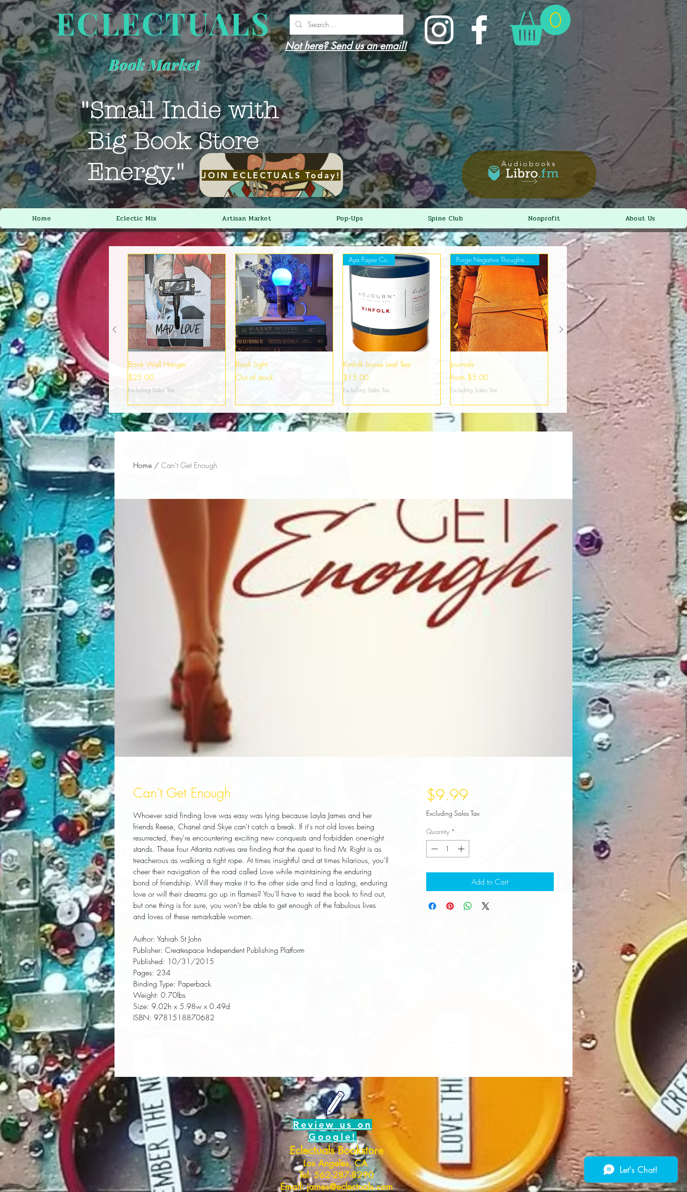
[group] (338, 329)
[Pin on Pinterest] (450, 906)
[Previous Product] (114, 329)
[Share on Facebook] (432, 906)
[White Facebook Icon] (479, 29)
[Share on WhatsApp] (467, 906)
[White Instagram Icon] (439, 29)
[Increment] (462, 849)
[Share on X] (485, 906)
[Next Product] (561, 329)
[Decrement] (433, 849)
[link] (540, 25)
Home (142, 465)
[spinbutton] (447, 849)
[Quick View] (176, 302)
